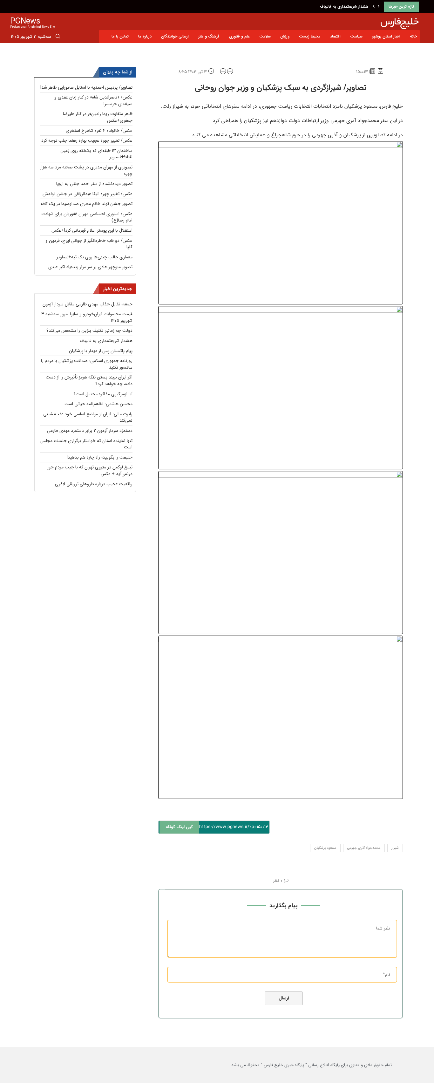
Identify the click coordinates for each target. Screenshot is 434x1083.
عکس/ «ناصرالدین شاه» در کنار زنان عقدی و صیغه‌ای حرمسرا (93, 100)
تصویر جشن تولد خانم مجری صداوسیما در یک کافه (86, 203)
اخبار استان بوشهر (386, 36)
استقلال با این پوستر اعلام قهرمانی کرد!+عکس (91, 230)
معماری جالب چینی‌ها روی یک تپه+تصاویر (94, 257)
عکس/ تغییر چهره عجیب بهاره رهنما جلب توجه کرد (86, 140)
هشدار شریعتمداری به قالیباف (344, 6)
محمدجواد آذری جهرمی (364, 848)
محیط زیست (310, 36)
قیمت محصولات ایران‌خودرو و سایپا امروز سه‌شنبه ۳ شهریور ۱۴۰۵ (86, 317)
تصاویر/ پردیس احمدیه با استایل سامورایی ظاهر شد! (86, 87)
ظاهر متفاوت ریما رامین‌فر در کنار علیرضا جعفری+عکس (97, 117)
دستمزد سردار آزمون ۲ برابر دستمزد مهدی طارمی (89, 430)
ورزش (284, 36)
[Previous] (373, 7)
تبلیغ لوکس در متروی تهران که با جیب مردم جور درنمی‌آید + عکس (89, 470)
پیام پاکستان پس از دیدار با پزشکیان (100, 350)
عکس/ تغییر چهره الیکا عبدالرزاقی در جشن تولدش (87, 193)
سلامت (265, 36)
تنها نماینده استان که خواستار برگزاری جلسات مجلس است (86, 444)
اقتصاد (335, 36)
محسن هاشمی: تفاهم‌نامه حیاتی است (98, 403)
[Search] (58, 37)
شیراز (395, 848)
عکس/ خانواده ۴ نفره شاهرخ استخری (99, 130)
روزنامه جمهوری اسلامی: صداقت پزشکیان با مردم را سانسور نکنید (86, 364)
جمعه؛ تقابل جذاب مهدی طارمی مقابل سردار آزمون (87, 304)
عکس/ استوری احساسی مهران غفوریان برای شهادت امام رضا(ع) (86, 217)
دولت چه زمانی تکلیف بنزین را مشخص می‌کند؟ (89, 330)
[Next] (378, 7)
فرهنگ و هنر (209, 36)
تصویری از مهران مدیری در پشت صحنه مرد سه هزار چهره (86, 170)
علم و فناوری (239, 36)
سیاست (356, 36)
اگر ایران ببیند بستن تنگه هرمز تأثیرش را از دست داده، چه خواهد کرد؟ (89, 380)
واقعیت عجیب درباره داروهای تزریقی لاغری (93, 483)
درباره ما (145, 36)
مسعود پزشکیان (325, 848)
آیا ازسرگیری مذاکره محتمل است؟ (102, 394)
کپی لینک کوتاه (179, 827)
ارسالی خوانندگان (175, 36)
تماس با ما (120, 36)
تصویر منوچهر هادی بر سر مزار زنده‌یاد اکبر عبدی (90, 266)
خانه (413, 36)
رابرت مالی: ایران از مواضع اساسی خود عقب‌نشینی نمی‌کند (87, 417)
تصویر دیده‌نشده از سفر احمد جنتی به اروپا (94, 183)
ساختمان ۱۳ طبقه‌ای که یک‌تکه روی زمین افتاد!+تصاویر (96, 154)
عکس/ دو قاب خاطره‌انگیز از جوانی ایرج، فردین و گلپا (88, 244)
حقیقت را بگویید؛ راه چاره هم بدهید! (99, 457)
